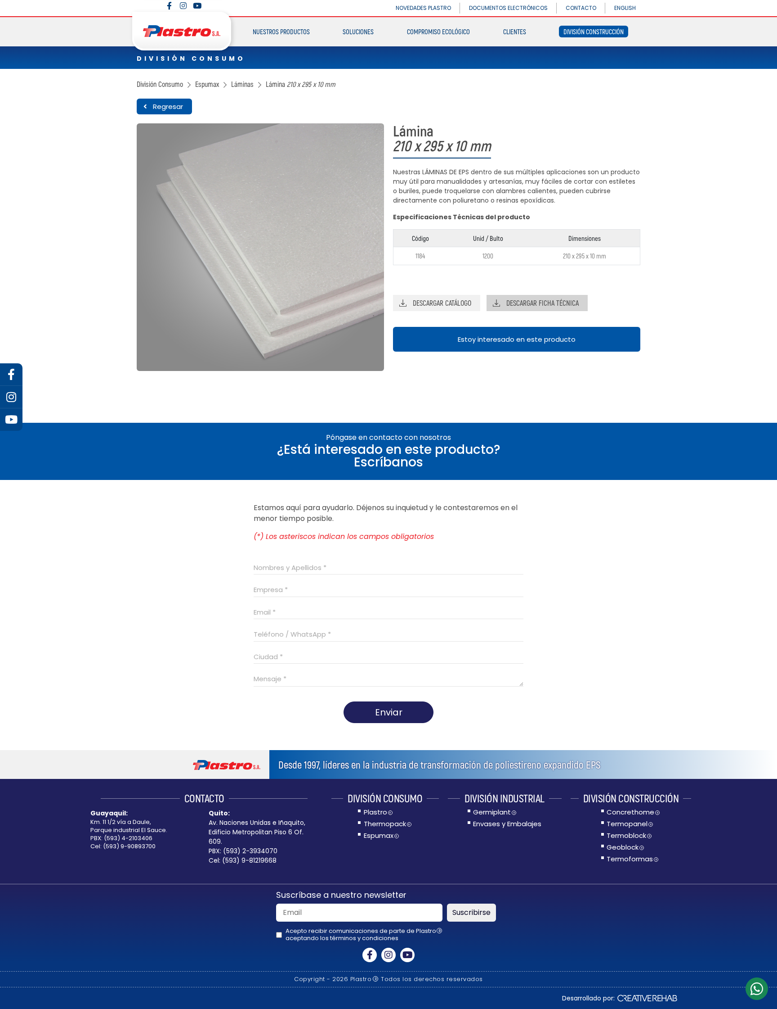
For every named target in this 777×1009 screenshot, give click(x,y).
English (625, 8)
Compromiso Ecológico (438, 31)
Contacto (581, 8)
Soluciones (358, 31)
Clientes (514, 31)
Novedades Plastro (423, 8)
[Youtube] (197, 5)
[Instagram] (183, 5)
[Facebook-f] (169, 5)
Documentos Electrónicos (508, 8)
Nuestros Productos (281, 31)
